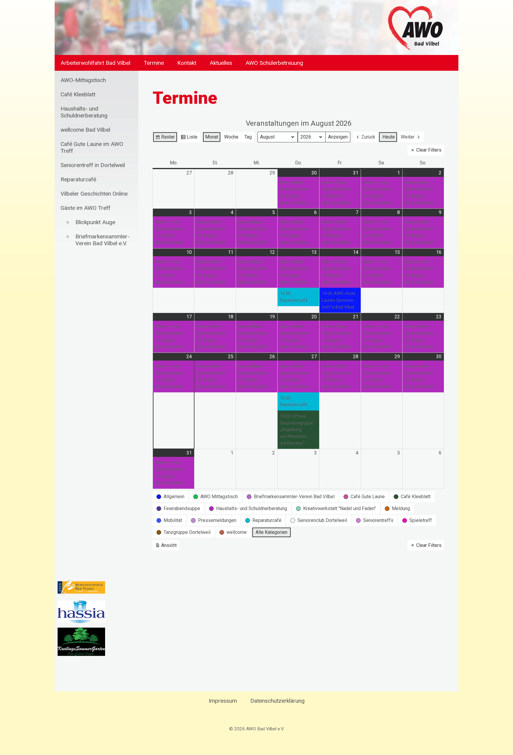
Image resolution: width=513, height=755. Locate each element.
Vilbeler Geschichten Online (94, 193)
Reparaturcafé (78, 179)
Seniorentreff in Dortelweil (93, 165)
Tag (248, 137)
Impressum (223, 700)
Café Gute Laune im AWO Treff (92, 147)
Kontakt (186, 62)
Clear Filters (428, 150)
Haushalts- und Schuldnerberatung (84, 112)
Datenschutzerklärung (277, 700)
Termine (154, 62)
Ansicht (167, 546)
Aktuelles (221, 62)
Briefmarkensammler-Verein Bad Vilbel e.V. (102, 240)
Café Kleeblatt (78, 94)
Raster (165, 138)
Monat (211, 137)
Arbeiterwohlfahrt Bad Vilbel (95, 62)
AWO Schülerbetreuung (274, 62)
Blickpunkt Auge (95, 222)
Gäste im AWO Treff (85, 208)
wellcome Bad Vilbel (85, 129)
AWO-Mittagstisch (83, 80)
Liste (188, 138)
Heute (388, 137)
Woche (231, 137)
